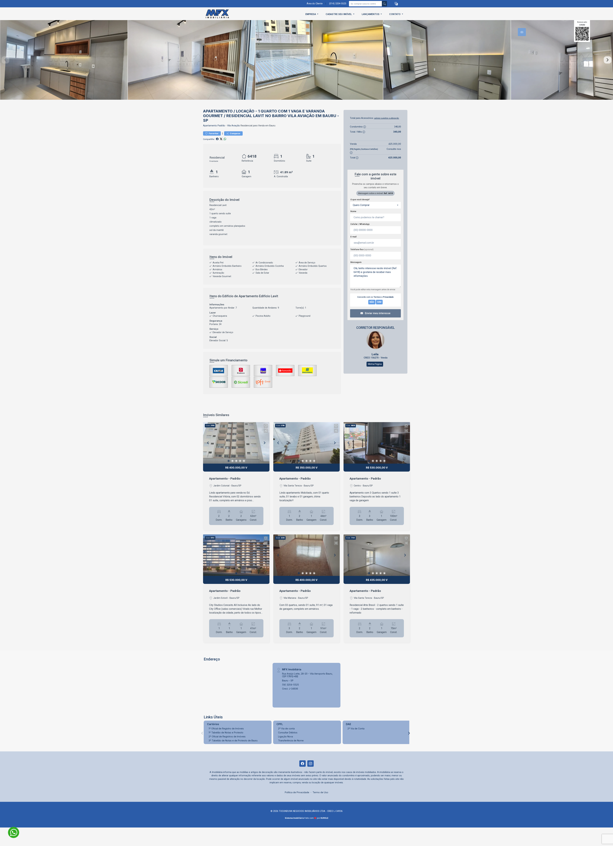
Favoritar (213, 133)
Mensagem (355, 262)
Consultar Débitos (287, 732)
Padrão (221, 125)
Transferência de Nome (291, 740)
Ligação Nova (285, 736)
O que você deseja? (360, 199)
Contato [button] (395, 14)
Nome (353, 211)
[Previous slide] (5, 60)
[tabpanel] (306, 60)
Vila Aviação (233, 125)
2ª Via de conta (286, 728)
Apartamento (210, 125)
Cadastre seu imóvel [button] (339, 14)
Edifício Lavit (268, 296)
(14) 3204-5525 (290, 684)
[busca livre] (384, 3)
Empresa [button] (311, 14)
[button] (396, 3)
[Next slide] (607, 60)
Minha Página (375, 364)
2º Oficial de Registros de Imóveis (227, 736)
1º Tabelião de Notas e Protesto (226, 732)
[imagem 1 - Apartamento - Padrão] (236, 443)
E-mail (353, 236)
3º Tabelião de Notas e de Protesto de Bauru (233, 740)
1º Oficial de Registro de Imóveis (226, 728)
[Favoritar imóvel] (266, 426)
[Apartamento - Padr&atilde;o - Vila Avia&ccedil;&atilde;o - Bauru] (219, 14)
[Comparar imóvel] (266, 431)
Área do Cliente (315, 3)
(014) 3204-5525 (337, 3)
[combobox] (375, 205)
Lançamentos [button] (371, 14)
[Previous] (208, 442)
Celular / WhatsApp (360, 224)
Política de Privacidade (297, 792)
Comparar (234, 133)
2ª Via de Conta (356, 728)
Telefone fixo (362, 249)
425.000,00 (394, 143)
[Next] (264, 442)
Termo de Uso (320, 792)
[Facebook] (302, 763)
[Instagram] (310, 763)
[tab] (522, 32)
